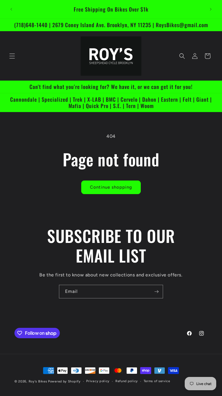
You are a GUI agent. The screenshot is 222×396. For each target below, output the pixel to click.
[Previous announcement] (11, 9)
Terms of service (157, 381)
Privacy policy (98, 381)
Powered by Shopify (64, 381)
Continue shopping (111, 187)
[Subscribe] (156, 291)
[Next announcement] (210, 9)
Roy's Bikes (38, 381)
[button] (12, 56)
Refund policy (126, 381)
